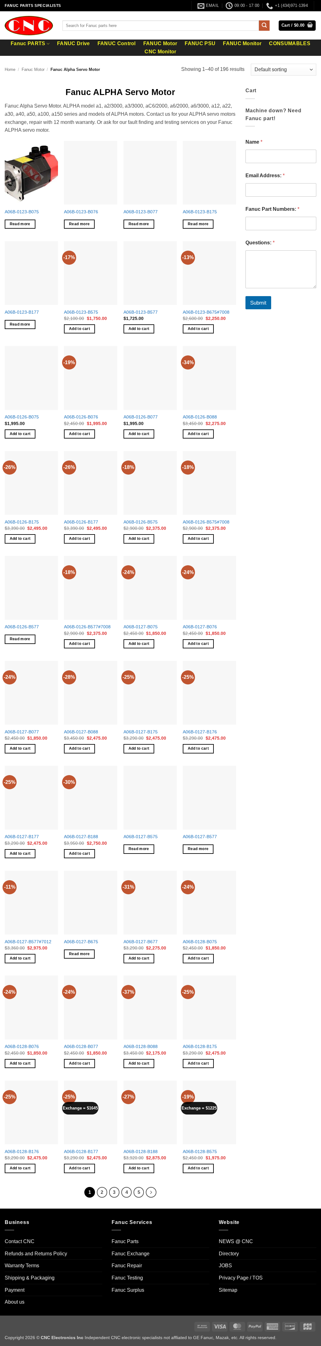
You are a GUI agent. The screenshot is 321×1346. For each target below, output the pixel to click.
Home (10, 69)
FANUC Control (116, 43)
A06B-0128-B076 (22, 1046)
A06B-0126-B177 (81, 521)
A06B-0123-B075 (22, 211)
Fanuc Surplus (128, 1290)
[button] (297, 25)
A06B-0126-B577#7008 (87, 626)
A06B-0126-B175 (22, 521)
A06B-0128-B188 (141, 1151)
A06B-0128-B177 (81, 1151)
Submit (258, 303)
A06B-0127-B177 (22, 836)
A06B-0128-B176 (22, 1151)
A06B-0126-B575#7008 (206, 521)
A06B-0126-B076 (81, 416)
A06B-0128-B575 (200, 1151)
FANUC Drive (73, 43)
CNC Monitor (160, 51)
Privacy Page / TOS (241, 1277)
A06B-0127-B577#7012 (28, 941)
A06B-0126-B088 (200, 416)
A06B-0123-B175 (200, 211)
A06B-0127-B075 (141, 626)
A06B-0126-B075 (22, 416)
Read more (20, 224)
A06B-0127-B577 (200, 836)
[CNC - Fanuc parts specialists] (29, 25)
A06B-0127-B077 (22, 731)
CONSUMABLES (289, 43)
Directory (229, 1253)
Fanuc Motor (33, 69)
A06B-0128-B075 (200, 941)
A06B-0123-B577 (141, 312)
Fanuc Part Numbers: (272, 209)
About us (14, 1302)
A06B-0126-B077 (141, 416)
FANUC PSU (200, 43)
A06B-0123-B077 (141, 211)
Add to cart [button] (79, 329)
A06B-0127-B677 (141, 941)
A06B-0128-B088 (141, 1046)
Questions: (260, 242)
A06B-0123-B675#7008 (206, 312)
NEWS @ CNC (236, 1241)
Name (253, 142)
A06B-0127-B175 (141, 731)
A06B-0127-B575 (141, 836)
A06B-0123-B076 (81, 211)
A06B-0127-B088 (81, 731)
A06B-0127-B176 (200, 731)
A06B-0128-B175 (200, 1046)
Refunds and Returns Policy (36, 1253)
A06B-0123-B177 (22, 312)
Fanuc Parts (125, 1241)
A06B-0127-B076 (200, 626)
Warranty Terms (22, 1265)
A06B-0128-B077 (81, 1046)
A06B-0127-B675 (81, 941)
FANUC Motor (160, 43)
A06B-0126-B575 (141, 521)
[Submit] (264, 25)
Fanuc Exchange (131, 1253)
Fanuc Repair (127, 1265)
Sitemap (228, 1290)
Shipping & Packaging (30, 1277)
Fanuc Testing (127, 1277)
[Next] (151, 1192)
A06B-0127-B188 (81, 836)
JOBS (225, 1265)
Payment (14, 1290)
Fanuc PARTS (28, 43)
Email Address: (265, 175)
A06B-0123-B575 (81, 312)
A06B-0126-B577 (22, 626)
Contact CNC (19, 1241)
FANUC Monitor (242, 43)
